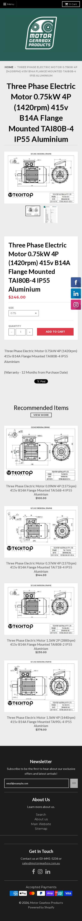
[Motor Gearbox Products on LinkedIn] (47, 872)
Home (9, 67)
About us (41, 819)
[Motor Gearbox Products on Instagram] (40, 872)
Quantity (14, 326)
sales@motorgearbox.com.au (41, 863)
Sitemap (41, 829)
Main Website (41, 824)
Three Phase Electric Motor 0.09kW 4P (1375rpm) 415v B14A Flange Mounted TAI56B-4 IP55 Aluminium (41, 490)
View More (41, 415)
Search (41, 815)
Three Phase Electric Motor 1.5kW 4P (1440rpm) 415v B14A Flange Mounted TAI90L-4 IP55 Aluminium (41, 722)
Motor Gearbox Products (46, 902)
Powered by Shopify (41, 907)
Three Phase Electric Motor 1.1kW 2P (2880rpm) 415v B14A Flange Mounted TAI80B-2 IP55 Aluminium (41, 644)
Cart (73, 4)
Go (74, 783)
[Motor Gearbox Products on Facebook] (33, 872)
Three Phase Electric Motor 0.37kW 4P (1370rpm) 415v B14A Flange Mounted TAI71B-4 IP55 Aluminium (41, 567)
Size (11, 308)
